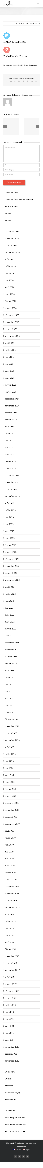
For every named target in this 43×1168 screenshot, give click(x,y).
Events (26, 65)
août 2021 (9, 670)
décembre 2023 (12, 475)
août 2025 (9, 343)
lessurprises (9, 65)
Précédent (23, 23)
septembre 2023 (12, 496)
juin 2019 (9, 844)
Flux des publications (15, 1117)
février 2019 (10, 872)
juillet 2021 (10, 677)
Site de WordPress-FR (15, 1131)
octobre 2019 (11, 817)
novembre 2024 (12, 405)
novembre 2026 (12, 238)
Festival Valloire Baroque (15, 56)
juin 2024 (9, 440)
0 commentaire (33, 65)
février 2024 (10, 461)
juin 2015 (9, 1033)
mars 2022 (10, 621)
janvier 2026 (11, 308)
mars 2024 (10, 454)
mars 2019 (10, 865)
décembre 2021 (12, 642)
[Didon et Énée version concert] (31, 126)
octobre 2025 (11, 329)
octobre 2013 (11, 1054)
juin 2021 (9, 684)
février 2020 (10, 789)
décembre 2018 (12, 886)
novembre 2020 (12, 726)
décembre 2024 (12, 398)
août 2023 (9, 503)
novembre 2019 (12, 810)
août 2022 (9, 587)
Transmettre (10, 1099)
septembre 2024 (12, 419)
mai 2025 (9, 364)
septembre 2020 (12, 740)
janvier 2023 (11, 552)
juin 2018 (9, 928)
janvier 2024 (11, 468)
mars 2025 (10, 378)
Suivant (33, 23)
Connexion (10, 1110)
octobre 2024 (11, 412)
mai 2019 (9, 851)
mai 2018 (9, 935)
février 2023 (10, 545)
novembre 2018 (12, 893)
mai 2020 (9, 768)
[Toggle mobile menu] (38, 3)
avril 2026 (9, 287)
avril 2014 (9, 1040)
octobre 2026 (11, 245)
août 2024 (9, 426)
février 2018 (10, 949)
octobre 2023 (11, 489)
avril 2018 (9, 942)
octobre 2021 (11, 656)
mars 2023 (10, 538)
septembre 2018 (12, 907)
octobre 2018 (11, 900)
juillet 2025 (10, 350)
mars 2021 (10, 705)
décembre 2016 (12, 991)
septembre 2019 (12, 824)
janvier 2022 (11, 635)
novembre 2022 (12, 566)
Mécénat (9, 1085)
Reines (8, 213)
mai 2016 (9, 1019)
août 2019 (9, 831)
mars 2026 (10, 294)
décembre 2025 (12, 315)
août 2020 (9, 747)
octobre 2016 (11, 998)
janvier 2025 (11, 391)
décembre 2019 (12, 803)
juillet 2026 (10, 266)
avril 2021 (9, 698)
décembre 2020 (12, 719)
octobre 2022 (11, 573)
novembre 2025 (12, 322)
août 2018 (9, 914)
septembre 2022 (12, 580)
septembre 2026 (12, 252)
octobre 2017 (11, 963)
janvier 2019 (11, 879)
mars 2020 (10, 782)
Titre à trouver (11, 206)
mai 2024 (9, 447)
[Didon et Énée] (11, 126)
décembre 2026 (12, 231)
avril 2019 (9, 858)
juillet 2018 (10, 921)
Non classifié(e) (12, 1092)
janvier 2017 (11, 984)
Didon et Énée (11, 192)
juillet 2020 (10, 754)
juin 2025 (9, 357)
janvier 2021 (11, 712)
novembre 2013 (12, 1047)
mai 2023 (9, 524)
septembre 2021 (12, 663)
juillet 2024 (10, 433)
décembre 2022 (12, 559)
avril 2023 (9, 531)
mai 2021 (9, 691)
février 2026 (10, 301)
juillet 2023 (10, 510)
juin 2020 (9, 761)
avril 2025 (9, 371)
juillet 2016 (10, 1005)
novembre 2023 (12, 482)
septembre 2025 (12, 336)
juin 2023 (9, 517)
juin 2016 (9, 1012)
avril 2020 (9, 775)
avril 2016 (9, 1026)
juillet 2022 (10, 594)
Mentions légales (21, 1146)
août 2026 (9, 259)
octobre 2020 (11, 733)
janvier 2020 (11, 796)
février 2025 (10, 385)
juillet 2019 (10, 837)
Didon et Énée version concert (19, 199)
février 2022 (10, 628)
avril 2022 (9, 614)
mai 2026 (9, 280)
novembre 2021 (12, 649)
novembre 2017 (12, 956)
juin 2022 (9, 601)
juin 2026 (9, 273)
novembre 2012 (12, 1060)
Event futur (10, 1071)
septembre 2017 (12, 970)
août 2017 (9, 977)
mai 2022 (9, 608)
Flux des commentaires (15, 1124)
